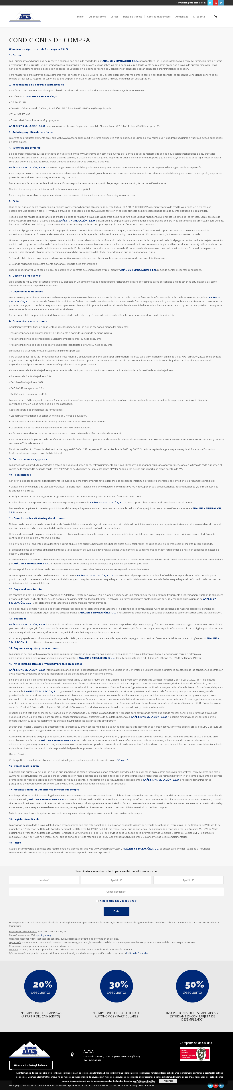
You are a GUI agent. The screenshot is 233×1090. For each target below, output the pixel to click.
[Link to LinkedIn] (221, 2)
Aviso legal (66, 1085)
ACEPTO (168, 1081)
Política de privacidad (49, 1085)
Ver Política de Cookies (144, 1081)
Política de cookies (82, 1085)
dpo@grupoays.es (45, 935)
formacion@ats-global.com (191, 2)
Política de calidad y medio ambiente (136, 1085)
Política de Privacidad (137, 953)
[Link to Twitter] (210, 2)
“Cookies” (122, 760)
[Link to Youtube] (215, 2)
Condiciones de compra (104, 1085)
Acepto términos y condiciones (118, 900)
